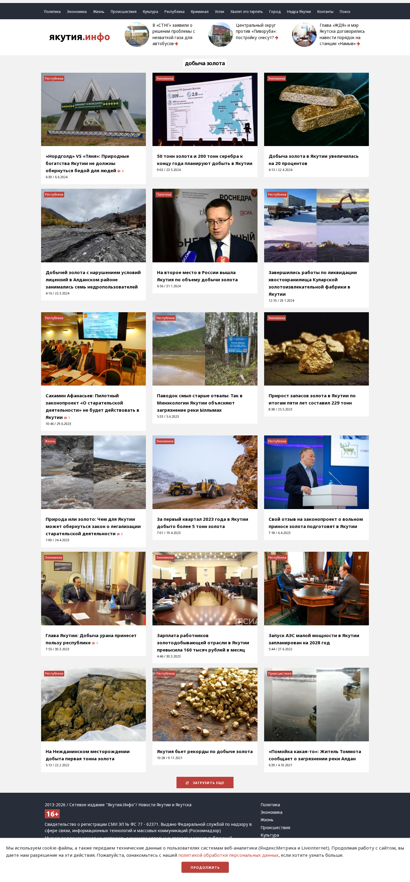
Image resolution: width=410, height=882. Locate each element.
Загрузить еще (208, 782)
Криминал (200, 11)
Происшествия (124, 11)
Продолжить (205, 867)
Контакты (325, 11)
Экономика (77, 11)
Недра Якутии (299, 11)
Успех (219, 11)
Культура (150, 11)
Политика (52, 11)
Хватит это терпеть (247, 11)
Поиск (345, 11)
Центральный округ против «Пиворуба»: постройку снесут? (256, 31)
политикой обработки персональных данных (228, 855)
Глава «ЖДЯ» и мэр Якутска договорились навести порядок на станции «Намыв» (342, 34)
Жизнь (98, 11)
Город (275, 11)
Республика (174, 11)
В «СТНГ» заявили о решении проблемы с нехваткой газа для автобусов (173, 34)
